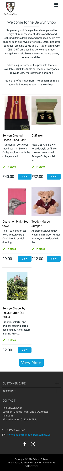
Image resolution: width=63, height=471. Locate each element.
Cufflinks (37, 135)
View (24, 176)
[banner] (31, 363)
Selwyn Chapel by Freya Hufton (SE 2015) (13, 313)
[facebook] (24, 444)
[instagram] (33, 444)
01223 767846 (16, 430)
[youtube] (40, 445)
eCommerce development (20, 462)
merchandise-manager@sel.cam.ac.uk (28, 434)
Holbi (39, 462)
